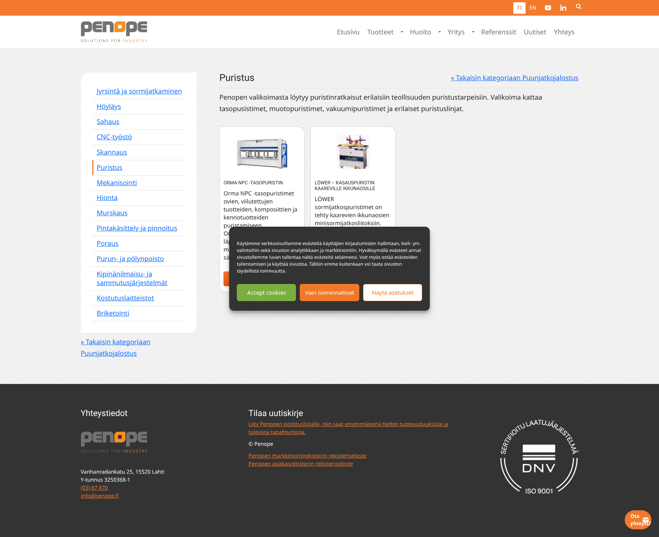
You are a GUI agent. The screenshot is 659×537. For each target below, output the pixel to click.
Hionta (107, 197)
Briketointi (113, 313)
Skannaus (112, 152)
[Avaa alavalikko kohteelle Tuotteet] (401, 32)
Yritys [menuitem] (456, 32)
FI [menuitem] (519, 7)
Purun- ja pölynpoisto (130, 258)
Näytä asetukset (392, 292)
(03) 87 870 (94, 488)
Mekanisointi (117, 182)
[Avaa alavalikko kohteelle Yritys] (472, 32)
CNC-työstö (114, 137)
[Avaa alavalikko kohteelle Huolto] (439, 32)
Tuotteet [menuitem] (380, 32)
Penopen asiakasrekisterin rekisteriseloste (301, 464)
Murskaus (112, 213)
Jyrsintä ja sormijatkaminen (139, 91)
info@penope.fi (100, 496)
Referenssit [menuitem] (498, 32)
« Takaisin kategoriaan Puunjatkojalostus (514, 77)
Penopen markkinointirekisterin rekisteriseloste (307, 456)
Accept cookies (266, 292)
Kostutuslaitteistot (125, 298)
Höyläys (109, 106)
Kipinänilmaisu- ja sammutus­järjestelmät (132, 278)
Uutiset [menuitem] (535, 32)
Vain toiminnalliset (329, 292)
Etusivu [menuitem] (348, 32)
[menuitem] (548, 7)
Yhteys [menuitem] (564, 32)
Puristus (109, 167)
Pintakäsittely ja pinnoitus (137, 228)
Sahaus (108, 121)
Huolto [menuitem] (420, 32)
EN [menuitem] (532, 7)
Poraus (108, 243)
